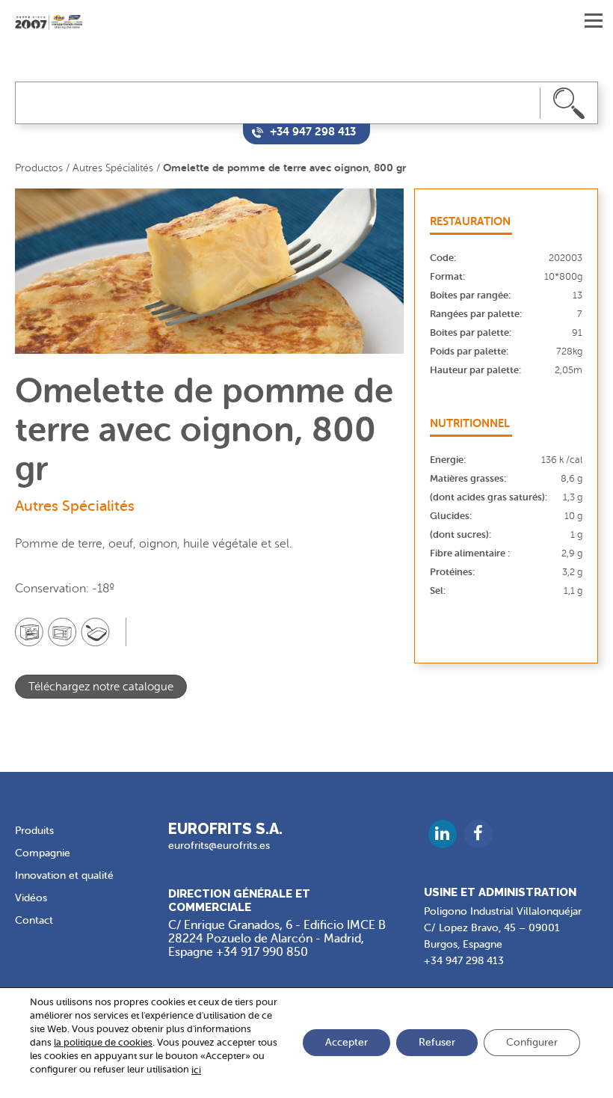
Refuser (437, 1043)
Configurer (532, 1043)
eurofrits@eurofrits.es (219, 845)
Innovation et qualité (64, 875)
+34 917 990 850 (262, 952)
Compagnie (42, 853)
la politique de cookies (103, 1042)
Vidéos (31, 898)
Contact (34, 920)
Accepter (346, 1043)
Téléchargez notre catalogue (100, 687)
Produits (34, 830)
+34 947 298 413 (464, 960)
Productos (39, 168)
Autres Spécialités (113, 168)
